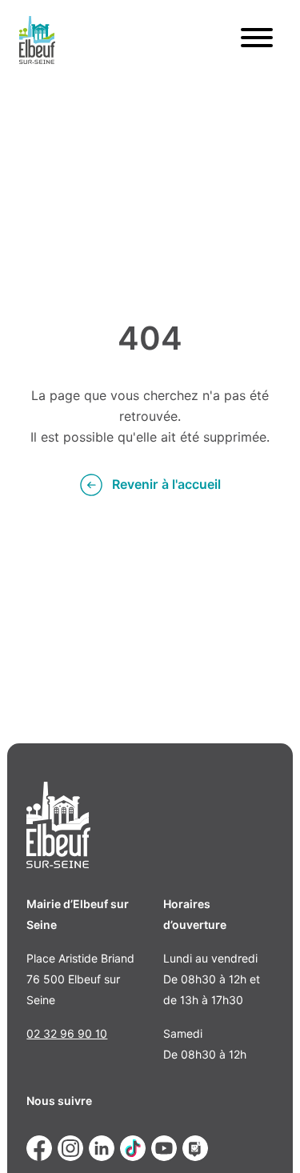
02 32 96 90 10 (66, 1033)
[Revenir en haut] (265, 1138)
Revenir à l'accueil (166, 484)
